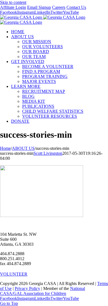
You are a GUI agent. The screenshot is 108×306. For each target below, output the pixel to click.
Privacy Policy (27, 288)
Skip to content (13, 2)
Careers (58, 7)
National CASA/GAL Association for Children (42, 291)
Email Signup (39, 7)
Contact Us (76, 7)
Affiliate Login (13, 7)
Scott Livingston (48, 153)
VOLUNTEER (13, 274)
